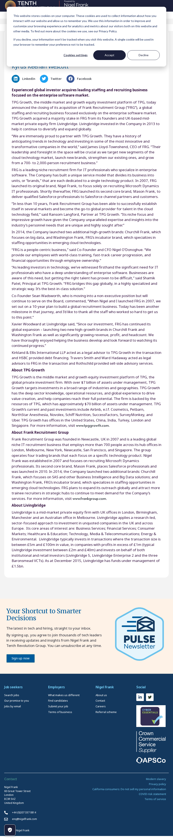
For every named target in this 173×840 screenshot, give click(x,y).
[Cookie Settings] (10, 830)
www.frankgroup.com (89, 498)
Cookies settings (76, 55)
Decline (144, 55)
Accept (109, 55)
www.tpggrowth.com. (92, 425)
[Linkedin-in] (140, 697)
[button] (25, 79)
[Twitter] (150, 697)
